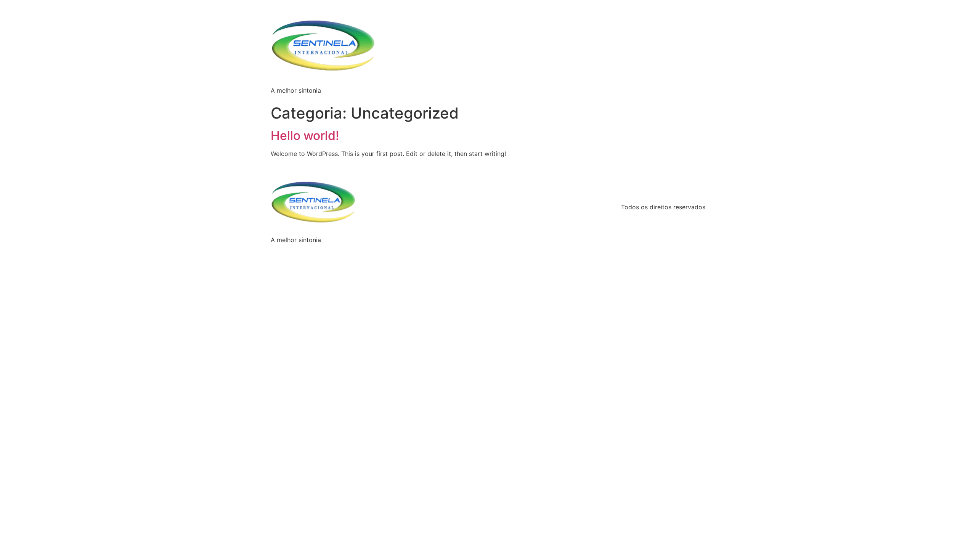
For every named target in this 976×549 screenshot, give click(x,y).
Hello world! (305, 135)
